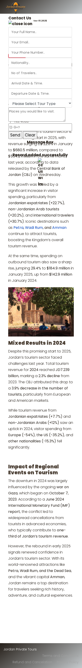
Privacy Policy (68, 662)
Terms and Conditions (60, 655)
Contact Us (19, 18)
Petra (18, 227)
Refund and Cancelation (32, 662)
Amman (59, 227)
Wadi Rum (34, 227)
